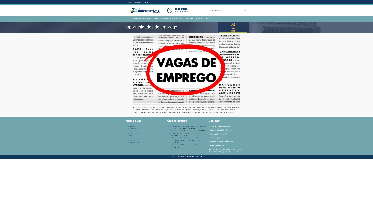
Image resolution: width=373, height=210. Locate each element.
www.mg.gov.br (203, 112)
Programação (145, 19)
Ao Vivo (133, 126)
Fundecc (138, 2)
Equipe (132, 131)
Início (135, 19)
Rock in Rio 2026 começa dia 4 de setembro (187, 145)
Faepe (130, 2)
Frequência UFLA (168, 19)
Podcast (179, 19)
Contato (209, 19)
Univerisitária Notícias (138, 145)
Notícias (156, 19)
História (189, 19)
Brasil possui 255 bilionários (181, 131)
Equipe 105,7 (199, 19)
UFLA (146, 2)
